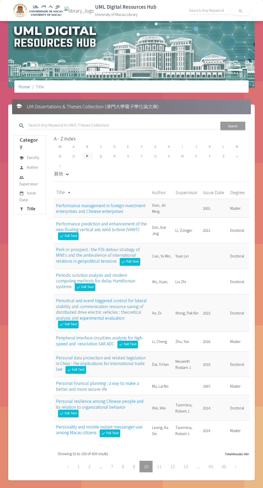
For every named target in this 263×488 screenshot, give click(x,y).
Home (24, 86)
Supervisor (28, 180)
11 (159, 466)
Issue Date (27, 196)
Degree (238, 192)
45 (211, 466)
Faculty (29, 157)
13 (185, 466)
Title (27, 209)
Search (233, 126)
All (60, 146)
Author (28, 167)
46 (224, 466)
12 (172, 466)
